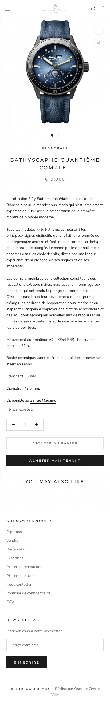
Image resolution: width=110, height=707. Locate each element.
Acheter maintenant (54, 461)
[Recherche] (93, 8)
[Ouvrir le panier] (103, 8)
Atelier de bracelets (22, 575)
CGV (10, 601)
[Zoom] (98, 29)
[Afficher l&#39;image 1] (52, 135)
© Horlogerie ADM (30, 689)
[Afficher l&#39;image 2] (58, 135)
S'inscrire (26, 662)
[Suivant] (68, 135)
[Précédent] (42, 135)
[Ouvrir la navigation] (7, 9)
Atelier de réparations (24, 566)
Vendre (12, 540)
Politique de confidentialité (28, 593)
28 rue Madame (43, 400)
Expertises (14, 558)
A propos (14, 531)
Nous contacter (19, 584)
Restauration (17, 549)
